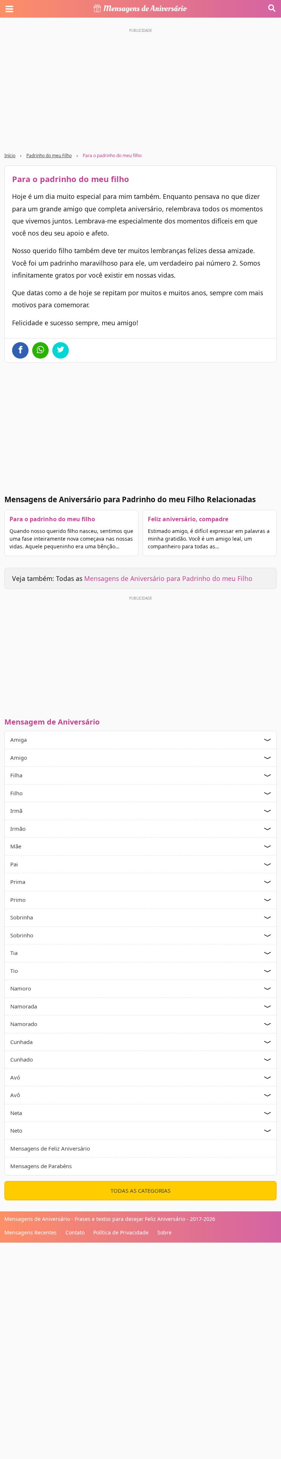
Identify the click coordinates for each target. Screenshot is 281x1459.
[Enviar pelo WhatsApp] (40, 350)
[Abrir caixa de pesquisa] (272, 9)
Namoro (20, 988)
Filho (16, 793)
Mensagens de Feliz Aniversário (50, 1148)
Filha (16, 775)
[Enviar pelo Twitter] (60, 350)
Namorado (23, 1023)
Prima (17, 881)
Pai (14, 864)
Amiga (18, 739)
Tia (14, 952)
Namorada (23, 1006)
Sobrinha (21, 917)
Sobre (164, 1232)
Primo (18, 899)
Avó (15, 1077)
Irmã (16, 810)
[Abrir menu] (9, 9)
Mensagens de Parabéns (41, 1166)
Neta (16, 1113)
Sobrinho (21, 935)
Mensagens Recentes (30, 1232)
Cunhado (21, 1059)
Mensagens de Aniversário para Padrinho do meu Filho (168, 578)
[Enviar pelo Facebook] (20, 350)
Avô (15, 1095)
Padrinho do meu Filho (49, 155)
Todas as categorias (140, 1190)
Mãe (15, 846)
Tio (14, 970)
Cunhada (21, 1041)
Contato (75, 1232)
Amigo (18, 757)
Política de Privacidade (121, 1232)
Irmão (18, 828)
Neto (16, 1130)
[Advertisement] (140, 654)
